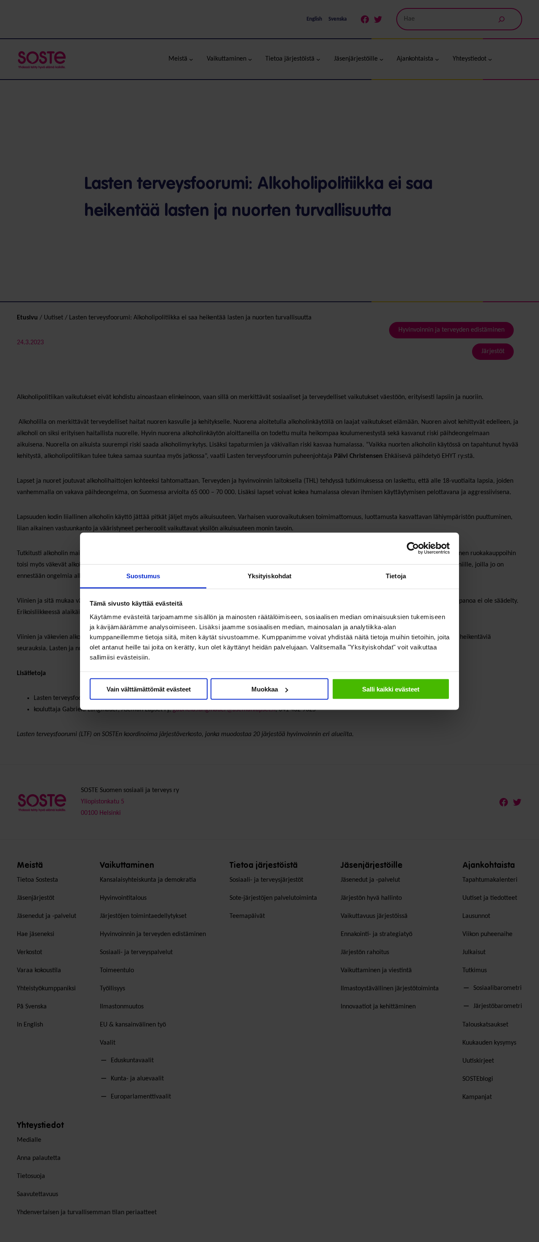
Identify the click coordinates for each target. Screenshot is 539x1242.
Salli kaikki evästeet (390, 689)
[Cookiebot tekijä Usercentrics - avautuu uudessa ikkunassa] (413, 548)
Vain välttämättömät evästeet (149, 689)
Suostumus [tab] (143, 575)
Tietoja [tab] (396, 575)
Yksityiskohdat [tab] (269, 575)
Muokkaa (264, 689)
